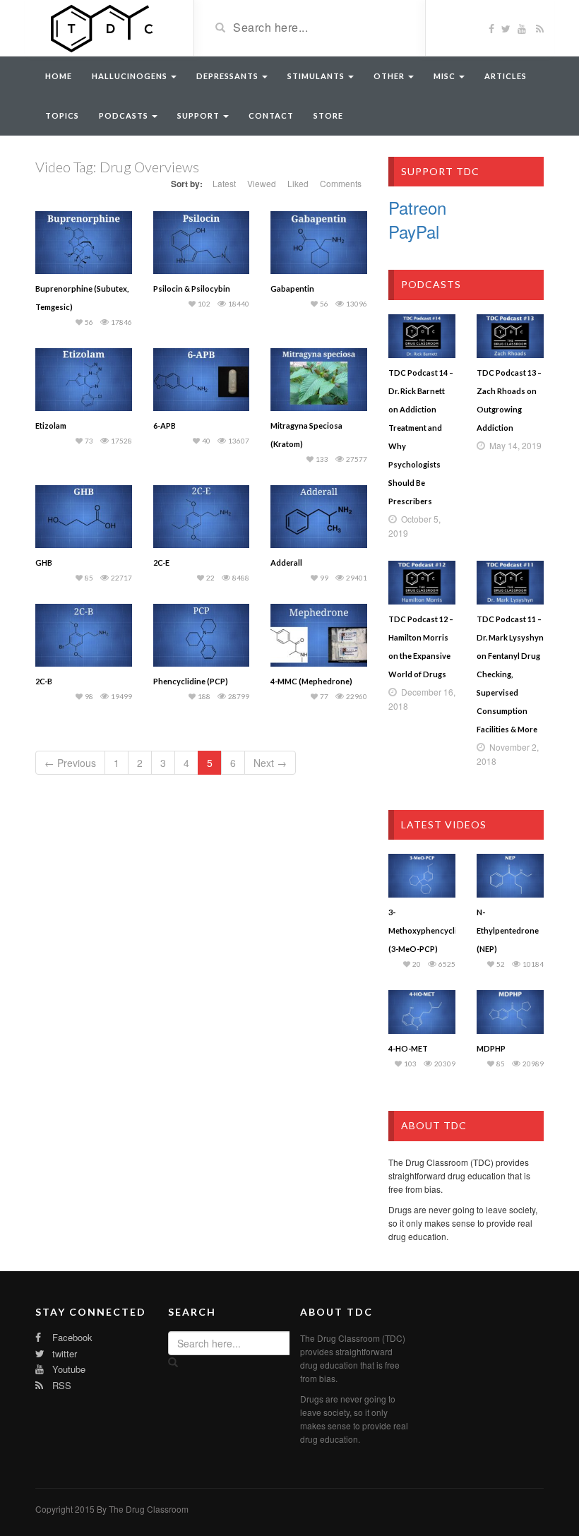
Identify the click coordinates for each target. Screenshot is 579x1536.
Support (199, 115)
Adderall (286, 562)
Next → (270, 763)
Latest (224, 183)
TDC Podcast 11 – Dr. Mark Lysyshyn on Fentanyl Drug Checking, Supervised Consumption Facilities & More (510, 674)
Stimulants (317, 76)
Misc (446, 76)
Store (328, 115)
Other (390, 76)
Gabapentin (292, 288)
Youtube (67, 1369)
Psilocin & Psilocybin (191, 288)
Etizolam (50, 425)
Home (58, 76)
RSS (60, 1385)
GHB (43, 562)
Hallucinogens (130, 76)
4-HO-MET (408, 1048)
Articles (505, 76)
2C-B (43, 681)
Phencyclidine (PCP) (190, 681)
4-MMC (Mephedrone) (311, 681)
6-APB (164, 425)
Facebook (70, 1337)
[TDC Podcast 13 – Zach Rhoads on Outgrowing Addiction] (510, 336)
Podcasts (124, 115)
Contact (271, 115)
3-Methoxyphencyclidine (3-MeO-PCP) (430, 930)
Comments (341, 183)
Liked (298, 183)
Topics (62, 115)
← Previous (70, 763)
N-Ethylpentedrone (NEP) (508, 930)
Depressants (228, 76)
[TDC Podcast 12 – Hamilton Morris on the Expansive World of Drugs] (421, 583)
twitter (63, 1353)
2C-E (161, 562)
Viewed (261, 183)
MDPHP (491, 1048)
